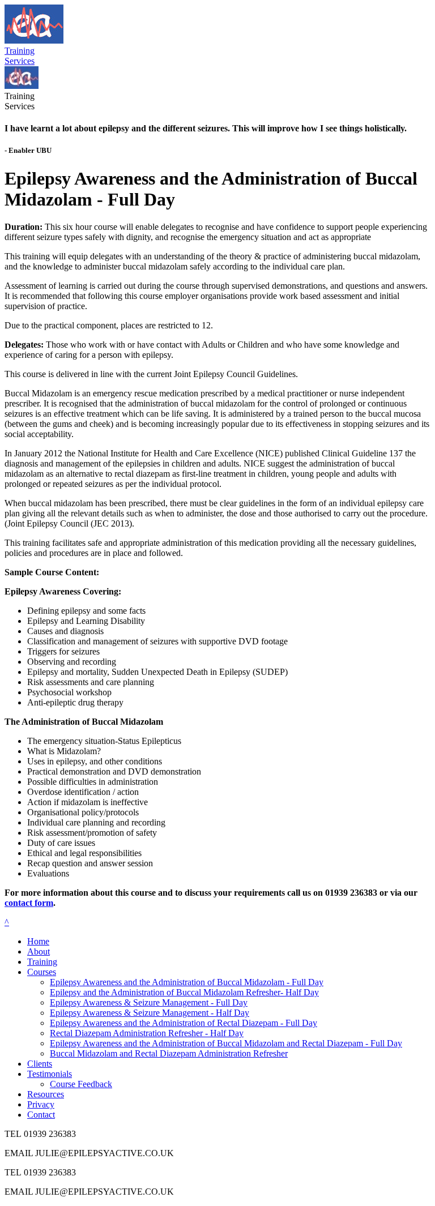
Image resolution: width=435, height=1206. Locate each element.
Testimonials (49, 1074)
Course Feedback (81, 1084)
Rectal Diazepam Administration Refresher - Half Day (147, 1033)
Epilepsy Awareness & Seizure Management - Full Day (149, 1002)
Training (42, 961)
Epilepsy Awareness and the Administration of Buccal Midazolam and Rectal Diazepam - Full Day (226, 1043)
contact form (29, 903)
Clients (39, 1063)
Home (38, 941)
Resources (45, 1094)
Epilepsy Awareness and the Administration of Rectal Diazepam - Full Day (183, 1023)
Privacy (40, 1104)
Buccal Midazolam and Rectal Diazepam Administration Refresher (169, 1053)
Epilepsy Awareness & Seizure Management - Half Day (149, 1012)
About (38, 951)
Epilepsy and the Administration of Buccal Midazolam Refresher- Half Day (184, 992)
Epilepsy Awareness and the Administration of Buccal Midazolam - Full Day (186, 982)
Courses (41, 972)
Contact (41, 1114)
